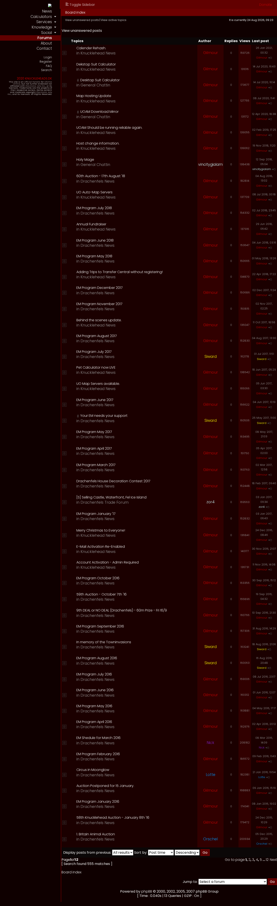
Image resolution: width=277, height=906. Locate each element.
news (47, 11)
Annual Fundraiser (91, 224)
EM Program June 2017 (94, 399)
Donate (265, 4)
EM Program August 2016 (96, 658)
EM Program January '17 (96, 513)
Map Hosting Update (93, 95)
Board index (75, 12)
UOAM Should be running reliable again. (109, 127)
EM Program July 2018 (94, 207)
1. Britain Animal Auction (95, 834)
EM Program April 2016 (94, 721)
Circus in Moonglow (92, 769)
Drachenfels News (97, 181)
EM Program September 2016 (100, 626)
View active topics (113, 20)
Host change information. (97, 143)
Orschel (210, 839)
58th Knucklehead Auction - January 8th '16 (112, 817)
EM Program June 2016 (95, 690)
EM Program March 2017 (96, 464)
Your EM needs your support (103, 415)
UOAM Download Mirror (99, 111)
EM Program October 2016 (97, 578)
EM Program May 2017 (94, 431)
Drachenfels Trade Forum (105, 502)
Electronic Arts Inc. (36, 85)
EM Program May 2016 (94, 706)
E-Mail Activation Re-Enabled (100, 546)
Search (46, 70)
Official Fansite (32, 81)
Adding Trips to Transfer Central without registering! (119, 271)
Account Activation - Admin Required (107, 562)
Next (273, 859)
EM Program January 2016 (97, 801)
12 (267, 859)
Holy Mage (85, 159)
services (44, 21)
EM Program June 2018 (95, 240)
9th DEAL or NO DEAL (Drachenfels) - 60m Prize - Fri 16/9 (121, 610)
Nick (210, 742)
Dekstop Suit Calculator (96, 64)
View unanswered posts (82, 20)
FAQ (49, 66)
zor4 (210, 502)
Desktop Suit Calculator (100, 80)
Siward (211, 356)
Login (48, 57)
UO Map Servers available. (98, 383)
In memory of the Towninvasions (103, 642)
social (46, 32)
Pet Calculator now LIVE (96, 367)
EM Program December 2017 (99, 287)
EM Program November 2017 (99, 303)
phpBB (146, 891)
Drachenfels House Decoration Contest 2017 (113, 481)
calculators (41, 16)
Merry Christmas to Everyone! (100, 530)
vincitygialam (210, 164)
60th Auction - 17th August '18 (100, 176)
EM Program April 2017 (94, 448)
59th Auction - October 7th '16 (101, 594)
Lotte (210, 774)
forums (44, 37)
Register (46, 62)
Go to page (235, 859)
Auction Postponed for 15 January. (105, 785)
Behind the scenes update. (99, 320)
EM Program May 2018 (94, 256)
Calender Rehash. (91, 48)
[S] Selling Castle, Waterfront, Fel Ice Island (111, 497)
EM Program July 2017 (94, 351)
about (46, 43)
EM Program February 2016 (98, 754)
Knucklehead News (98, 53)
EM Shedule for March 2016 (98, 737)
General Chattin (95, 85)
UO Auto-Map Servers (94, 192)
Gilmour (210, 52)
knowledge (42, 27)
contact (44, 48)
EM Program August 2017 (96, 335)
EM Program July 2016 (94, 674)
